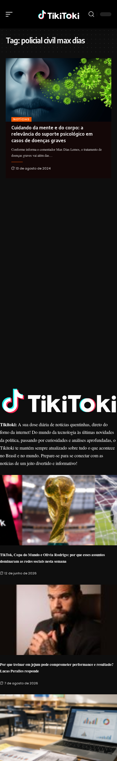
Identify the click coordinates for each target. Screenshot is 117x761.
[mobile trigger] (10, 14)
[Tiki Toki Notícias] (58, 14)
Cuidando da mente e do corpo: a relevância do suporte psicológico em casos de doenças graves (52, 134)
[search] (91, 14)
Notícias (21, 119)
